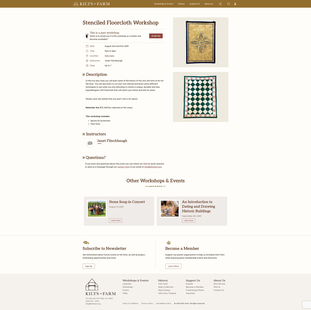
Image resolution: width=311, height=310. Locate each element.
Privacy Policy (147, 303)
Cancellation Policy (163, 303)
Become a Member (195, 287)
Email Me (156, 36)
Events (126, 290)
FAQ (145, 164)
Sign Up (88, 266)
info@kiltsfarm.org (153, 167)
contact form (123, 167)
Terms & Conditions (130, 303)
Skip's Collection (165, 287)
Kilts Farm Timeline (167, 293)
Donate (189, 284)
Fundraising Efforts (195, 290)
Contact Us (219, 290)
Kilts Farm (163, 284)
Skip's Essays (164, 290)
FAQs (125, 293)
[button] (220, 3)
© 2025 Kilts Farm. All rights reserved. (189, 303)
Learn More (115, 220)
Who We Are (219, 284)
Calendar (127, 284)
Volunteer (190, 293)
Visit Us (217, 287)
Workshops (128, 287)
